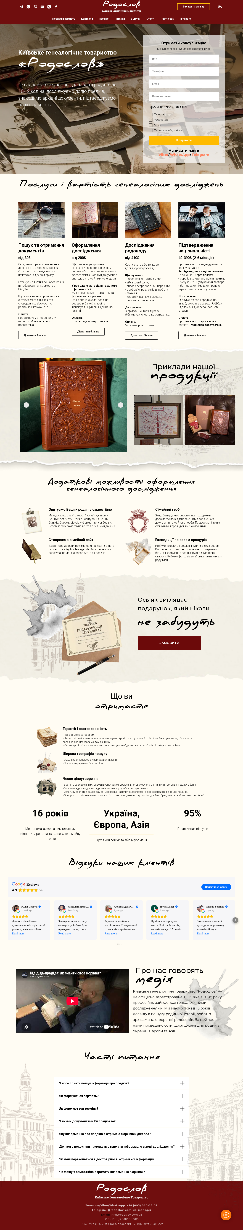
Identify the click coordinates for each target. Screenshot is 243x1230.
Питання (120, 18)
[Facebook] (56, 6)
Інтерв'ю (185, 18)
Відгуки (135, 18)
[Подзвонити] (35, 6)
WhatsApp (180, 155)
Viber (163, 155)
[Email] (42, 6)
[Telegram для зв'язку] (21, 6)
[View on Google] (15, 908)
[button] (7, 920)
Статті (150, 18)
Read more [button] (18, 933)
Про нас (104, 18)
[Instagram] (49, 6)
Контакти (87, 18)
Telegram (200, 155)
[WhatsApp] (28, 6)
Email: (106, 1214)
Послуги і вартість (63, 18)
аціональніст (195, 250)
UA (220, 6)
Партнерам (167, 18)
